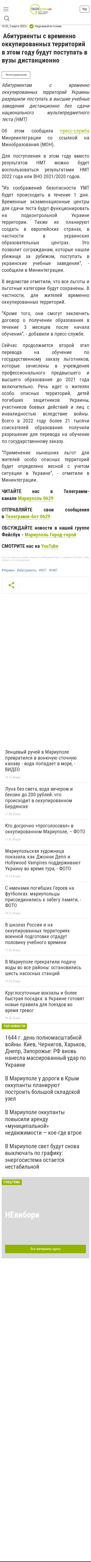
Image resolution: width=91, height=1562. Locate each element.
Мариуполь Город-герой (50, 535)
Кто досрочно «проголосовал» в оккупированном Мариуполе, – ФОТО (45, 829)
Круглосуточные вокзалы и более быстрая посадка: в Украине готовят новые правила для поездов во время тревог (44, 1001)
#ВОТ (43, 570)
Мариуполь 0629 (35, 498)
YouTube (49, 546)
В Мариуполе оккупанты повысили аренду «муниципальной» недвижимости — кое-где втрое (43, 1122)
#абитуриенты (26, 570)
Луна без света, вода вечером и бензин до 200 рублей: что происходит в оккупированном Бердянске (39, 797)
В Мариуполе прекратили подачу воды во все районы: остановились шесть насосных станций (43, 967)
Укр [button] (84, 9)
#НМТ (53, 570)
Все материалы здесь (45, 1249)
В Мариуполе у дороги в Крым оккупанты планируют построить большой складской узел (42, 1088)
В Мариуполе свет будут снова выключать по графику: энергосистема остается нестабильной (42, 1156)
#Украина (8, 570)
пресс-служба (74, 131)
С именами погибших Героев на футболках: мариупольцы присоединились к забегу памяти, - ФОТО (43, 897)
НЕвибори (22, 1215)
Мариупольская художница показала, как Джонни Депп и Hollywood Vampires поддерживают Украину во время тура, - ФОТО (43, 860)
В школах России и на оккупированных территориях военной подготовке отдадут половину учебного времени (37, 933)
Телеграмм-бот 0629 (28, 516)
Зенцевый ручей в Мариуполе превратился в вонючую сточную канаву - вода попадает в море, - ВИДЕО (41, 760)
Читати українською (16, 74)
